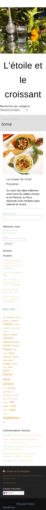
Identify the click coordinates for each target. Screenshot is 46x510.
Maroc (15, 364)
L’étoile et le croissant (17, 471)
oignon (6, 370)
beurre (6, 321)
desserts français (11, 342)
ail (4, 317)
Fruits (5, 353)
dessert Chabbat (10, 335)
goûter (15, 357)
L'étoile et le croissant (23, 79)
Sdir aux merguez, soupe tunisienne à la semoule (11, 282)
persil (4, 388)
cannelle (14, 321)
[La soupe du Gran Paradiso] (23, 154)
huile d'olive (8, 360)
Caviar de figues (9, 272)
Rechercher (10, 213)
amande (10, 317)
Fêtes (12, 353)
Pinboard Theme (26, 504)
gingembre (7, 357)
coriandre (6, 328)
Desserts (8, 338)
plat (4, 399)
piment (16, 395)
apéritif (17, 317)
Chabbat (8, 324)
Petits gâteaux (7, 395)
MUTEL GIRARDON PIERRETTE (14, 439)
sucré (13, 406)
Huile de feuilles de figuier (22, 461)
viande (5, 413)
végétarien (11, 418)
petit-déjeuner (7, 392)
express (15, 345)
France (7, 349)
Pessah (11, 388)
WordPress (9, 507)
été (4, 422)
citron (16, 324)
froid (14, 350)
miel (4, 367)
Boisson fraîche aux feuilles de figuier (27, 435)
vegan (12, 409)
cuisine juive (16, 328)
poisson (9, 399)
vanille (5, 410)
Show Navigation (37, 22)
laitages (7, 363)
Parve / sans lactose (8, 379)
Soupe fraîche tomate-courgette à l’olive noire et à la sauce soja (12, 262)
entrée (6, 345)
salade (15, 399)
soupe (5, 406)
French (10, 493)
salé (11, 402)
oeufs (10, 367)
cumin (5, 331)
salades (5, 402)
